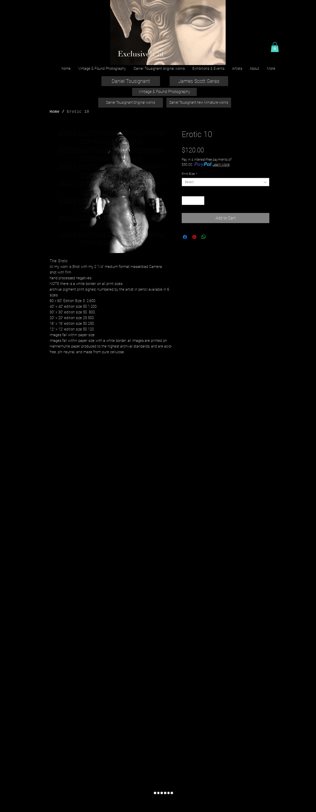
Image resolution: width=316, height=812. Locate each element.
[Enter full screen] (219, 58)
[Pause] (116, 58)
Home (54, 112)
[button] (275, 47)
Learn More (221, 164)
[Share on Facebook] (185, 237)
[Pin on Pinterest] (194, 237)
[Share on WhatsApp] (204, 237)
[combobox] (225, 182)
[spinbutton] (193, 200)
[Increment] (201, 200)
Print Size (189, 174)
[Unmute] (124, 58)
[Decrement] (185, 200)
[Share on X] (213, 237)
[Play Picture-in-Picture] (210, 58)
